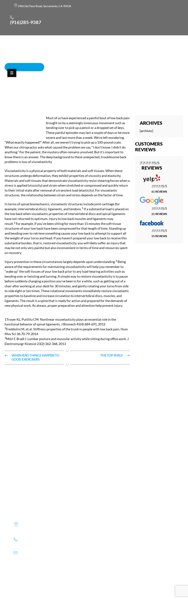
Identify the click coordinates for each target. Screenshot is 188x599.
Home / (87, 97)
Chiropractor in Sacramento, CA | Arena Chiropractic (43, 97)
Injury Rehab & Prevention (112, 97)
